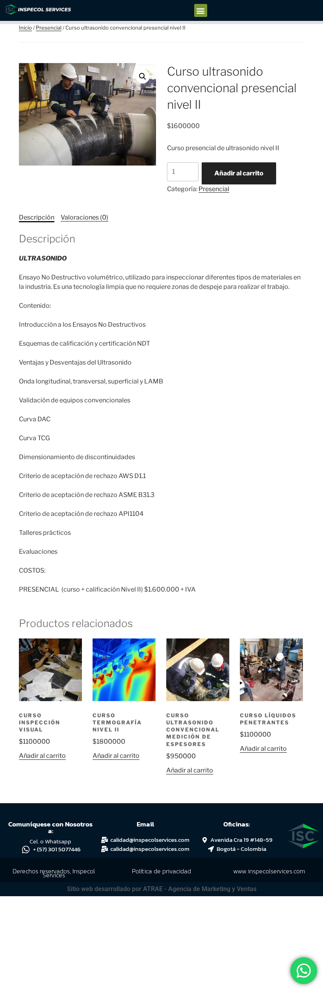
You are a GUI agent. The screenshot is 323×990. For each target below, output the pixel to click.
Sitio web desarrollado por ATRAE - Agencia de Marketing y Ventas (161, 889)
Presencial (48, 27)
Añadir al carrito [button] (42, 755)
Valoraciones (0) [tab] (84, 217)
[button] (200, 10)
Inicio (25, 27)
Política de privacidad (161, 871)
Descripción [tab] (36, 217)
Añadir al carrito (239, 173)
